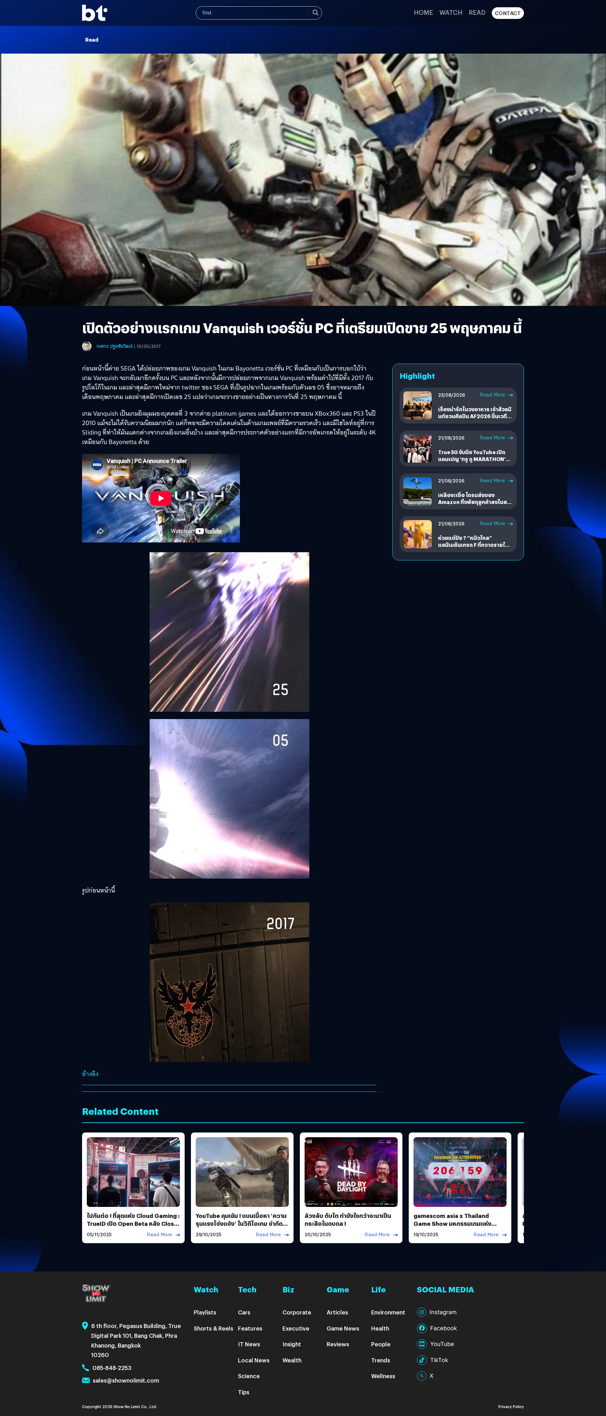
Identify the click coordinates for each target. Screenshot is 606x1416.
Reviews (338, 1344)
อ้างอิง (90, 1073)
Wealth (291, 1360)
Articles (337, 1312)
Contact (508, 13)
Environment (388, 1312)
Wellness (383, 1376)
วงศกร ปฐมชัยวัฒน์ (114, 346)
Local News (254, 1360)
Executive (295, 1328)
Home (423, 12)
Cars (244, 1312)
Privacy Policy (511, 1406)
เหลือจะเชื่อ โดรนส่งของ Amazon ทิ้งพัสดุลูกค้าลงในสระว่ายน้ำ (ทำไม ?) (475, 502)
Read (477, 12)
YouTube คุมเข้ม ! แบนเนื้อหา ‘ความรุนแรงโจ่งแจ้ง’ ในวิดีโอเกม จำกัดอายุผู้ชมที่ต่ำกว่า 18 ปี (241, 1223)
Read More (492, 394)
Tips (243, 1392)
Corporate (296, 1312)
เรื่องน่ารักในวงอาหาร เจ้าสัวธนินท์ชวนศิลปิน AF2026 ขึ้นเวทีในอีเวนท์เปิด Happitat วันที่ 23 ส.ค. (475, 420)
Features (250, 1328)
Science (249, 1376)
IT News (249, 1344)
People (380, 1344)
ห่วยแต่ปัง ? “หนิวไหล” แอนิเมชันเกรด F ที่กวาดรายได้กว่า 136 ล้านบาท (473, 545)
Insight (291, 1344)
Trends (380, 1360)
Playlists (205, 1312)
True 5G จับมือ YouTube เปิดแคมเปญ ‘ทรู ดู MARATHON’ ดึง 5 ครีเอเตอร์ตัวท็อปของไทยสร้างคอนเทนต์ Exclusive (474, 462)
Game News (343, 1328)
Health (380, 1328)
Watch (450, 12)
